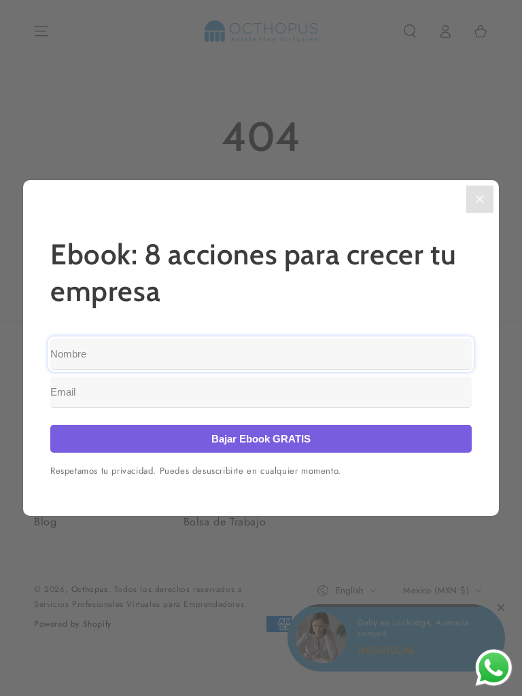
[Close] (479, 199)
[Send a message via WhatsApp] (493, 667)
